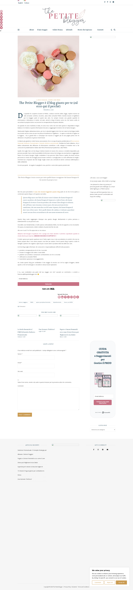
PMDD (31, 302)
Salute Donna (58, 30)
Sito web (20, 371)
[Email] (74, 297)
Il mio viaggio (42, 30)
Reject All (110, 582)
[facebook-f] (105, 2)
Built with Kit (48, 289)
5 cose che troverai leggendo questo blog (46, 192)
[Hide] (0, 31)
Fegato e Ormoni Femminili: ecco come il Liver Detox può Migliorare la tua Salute (69, 332)
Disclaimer (74, 587)
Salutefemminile (57, 302)
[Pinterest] (65, 297)
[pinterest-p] (107, 2)
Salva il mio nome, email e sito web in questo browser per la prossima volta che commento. (45, 382)
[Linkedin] (62, 297)
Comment (21, 386)
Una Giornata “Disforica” (47, 329)
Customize (98, 582)
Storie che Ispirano (85, 30)
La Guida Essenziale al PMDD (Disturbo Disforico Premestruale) (26, 332)
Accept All (121, 582)
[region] (109, 576)
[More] (77, 297)
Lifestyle (69, 30)
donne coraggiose (23, 302)
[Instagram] (71, 297)
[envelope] (113, 2)
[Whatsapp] (68, 297)
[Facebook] (59, 297)
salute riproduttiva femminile (43, 302)
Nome (20, 354)
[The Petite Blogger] (66, 16)
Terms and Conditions (83, 587)
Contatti (100, 30)
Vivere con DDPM (68, 302)
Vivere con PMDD (54, 100)
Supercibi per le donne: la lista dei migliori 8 (30, 467)
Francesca (22, 306)
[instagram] (110, 2)
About (31, 30)
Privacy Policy (67, 587)
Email (20, 363)
